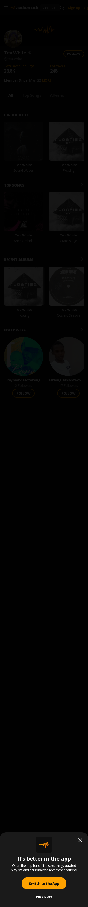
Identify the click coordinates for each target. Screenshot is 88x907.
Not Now (44, 896)
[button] (44, 453)
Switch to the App (44, 883)
